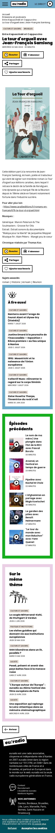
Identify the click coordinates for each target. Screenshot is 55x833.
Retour (13, 729)
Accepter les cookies (34, 828)
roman (5, 282)
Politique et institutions (21, 626)
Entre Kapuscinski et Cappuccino (19, 19)
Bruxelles (28, 28)
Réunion (37, 282)
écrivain (26, 282)
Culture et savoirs (12, 28)
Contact (21, 785)
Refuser (12, 828)
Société (13, 661)
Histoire (16, 282)
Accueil (6, 14)
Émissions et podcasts (14, 17)
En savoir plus (39, 824)
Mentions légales (25, 793)
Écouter (13, 54)
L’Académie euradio (27, 790)
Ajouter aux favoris (19, 72)
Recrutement (24, 788)
